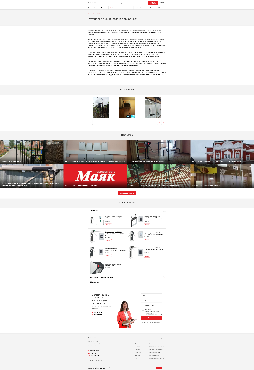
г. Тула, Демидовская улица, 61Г (144, 7)
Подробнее (102, 368)
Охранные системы (154, 341)
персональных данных (156, 323)
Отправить (151, 317)
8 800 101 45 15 (98, 312)
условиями (143, 323)
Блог (128, 3)
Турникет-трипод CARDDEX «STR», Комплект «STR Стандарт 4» (114, 217)
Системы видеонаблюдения (156, 338)
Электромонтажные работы (156, 349)
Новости (137, 346)
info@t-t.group (161, 7)
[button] (164, 122)
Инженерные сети (154, 355)
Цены (105, 3)
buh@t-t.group (94, 355)
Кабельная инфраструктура (156, 358)
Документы (123, 3)
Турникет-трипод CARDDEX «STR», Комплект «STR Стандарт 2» (153, 249)
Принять (159, 367)
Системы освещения (154, 352)
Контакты (144, 3)
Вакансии (132, 3)
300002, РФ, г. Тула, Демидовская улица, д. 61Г (95, 342)
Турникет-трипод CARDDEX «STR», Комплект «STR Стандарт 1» (114, 233)
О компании (138, 338)
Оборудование (116, 3)
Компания (110, 3)
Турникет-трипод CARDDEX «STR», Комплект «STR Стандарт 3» (153, 217)
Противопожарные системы (156, 346)
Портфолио (138, 3)
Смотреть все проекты (127, 193)
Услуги (101, 3)
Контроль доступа (154, 343)
